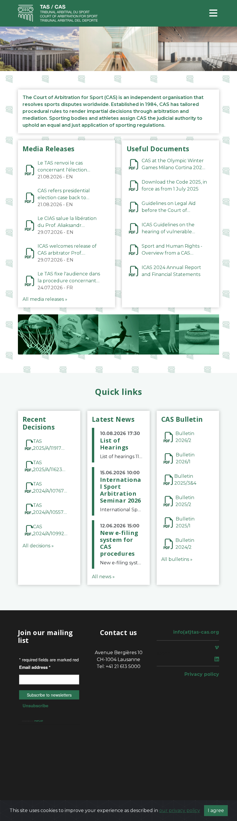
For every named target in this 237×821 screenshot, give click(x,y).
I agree (216, 810)
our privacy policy (179, 810)
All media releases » (45, 299)
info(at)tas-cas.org (196, 632)
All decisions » (38, 545)
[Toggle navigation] (213, 13)
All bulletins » (176, 559)
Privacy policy (201, 674)
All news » (103, 576)
